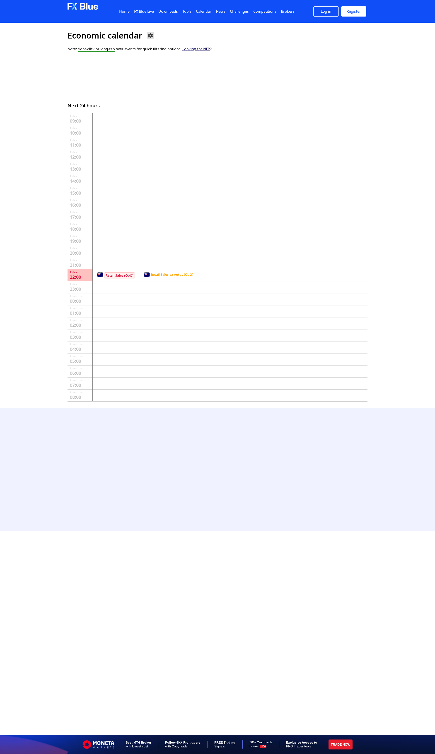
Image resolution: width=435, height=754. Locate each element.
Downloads (168, 11)
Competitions (264, 11)
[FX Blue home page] (83, 9)
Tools (186, 11)
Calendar (203, 11)
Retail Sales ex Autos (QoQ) (172, 274)
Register (354, 11)
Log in (326, 11)
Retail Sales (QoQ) (119, 275)
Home (124, 11)
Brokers (288, 11)
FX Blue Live (144, 11)
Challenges (239, 11)
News (220, 11)
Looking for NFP (196, 48)
